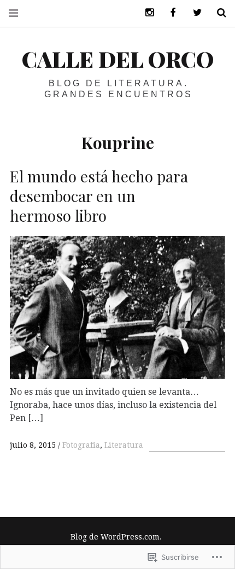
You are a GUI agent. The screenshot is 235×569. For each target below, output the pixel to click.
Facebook (169, 12)
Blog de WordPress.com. (116, 536)
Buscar (217, 12)
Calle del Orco (118, 58)
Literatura (123, 445)
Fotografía (81, 445)
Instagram (145, 12)
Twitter (193, 12)
